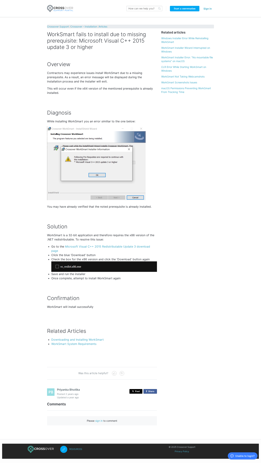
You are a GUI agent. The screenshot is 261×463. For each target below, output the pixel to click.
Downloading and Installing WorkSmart (77, 339)
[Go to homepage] (60, 8)
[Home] (41, 449)
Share (152, 392)
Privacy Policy (182, 451)
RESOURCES (75, 449)
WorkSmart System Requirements (73, 344)
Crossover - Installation (83, 26)
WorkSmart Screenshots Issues (179, 82)
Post (137, 391)
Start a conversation (184, 8)
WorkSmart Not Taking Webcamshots (183, 76)
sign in (99, 420)
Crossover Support (58, 26)
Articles (103, 26)
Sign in (207, 8)
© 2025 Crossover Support (182, 447)
